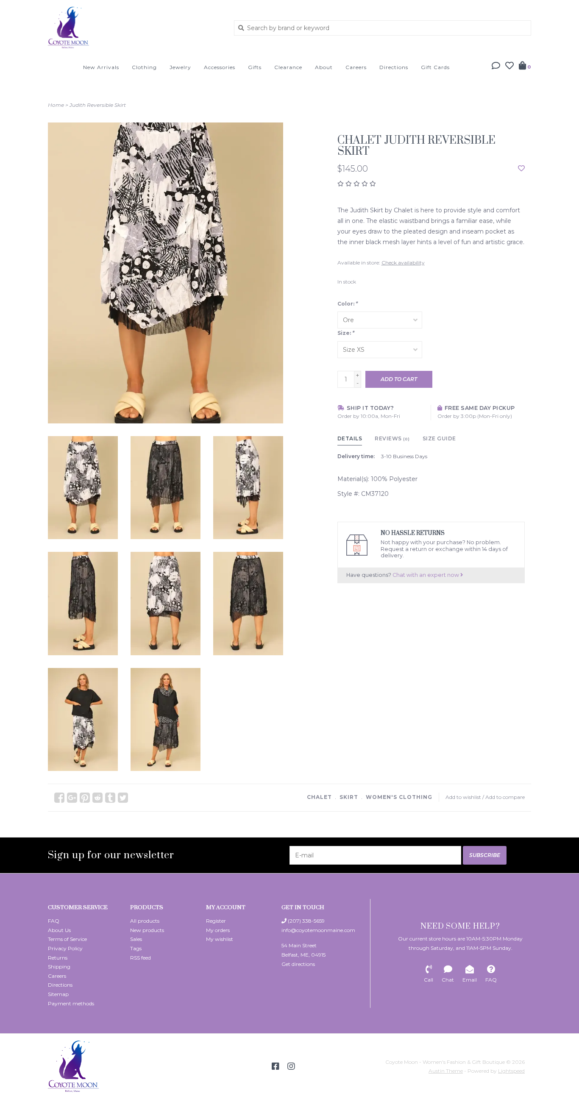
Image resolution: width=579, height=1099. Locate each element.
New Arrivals (101, 67)
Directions (393, 67)
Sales (136, 939)
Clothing (144, 67)
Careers (356, 67)
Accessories (219, 67)
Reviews (392, 438)
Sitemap (58, 994)
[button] (496, 66)
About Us (59, 930)
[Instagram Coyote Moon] (291, 1066)
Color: (347, 303)
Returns (57, 957)
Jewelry (180, 67)
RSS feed (140, 957)
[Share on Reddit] (97, 798)
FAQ (53, 921)
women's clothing (399, 797)
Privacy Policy (65, 948)
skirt (349, 797)
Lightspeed (511, 1071)
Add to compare (505, 797)
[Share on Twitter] (123, 798)
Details (349, 438)
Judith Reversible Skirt (98, 105)
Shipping (59, 966)
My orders (218, 930)
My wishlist (219, 939)
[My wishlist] (509, 66)
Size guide (439, 438)
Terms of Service (67, 939)
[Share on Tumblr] (110, 798)
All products (144, 921)
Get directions (298, 964)
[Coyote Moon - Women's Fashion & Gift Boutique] (134, 27)
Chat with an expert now (426, 575)
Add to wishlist (463, 797)
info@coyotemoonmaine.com (318, 930)
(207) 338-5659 (306, 921)
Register (216, 921)
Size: (345, 333)
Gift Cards (435, 67)
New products (147, 930)
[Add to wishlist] (521, 169)
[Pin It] (85, 798)
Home (56, 105)
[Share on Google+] (72, 798)
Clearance (288, 67)
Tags (136, 948)
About (324, 67)
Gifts (255, 67)
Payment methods (71, 1003)
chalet (319, 797)
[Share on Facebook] (59, 798)
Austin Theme (446, 1071)
